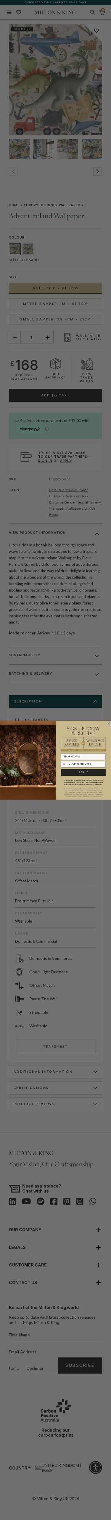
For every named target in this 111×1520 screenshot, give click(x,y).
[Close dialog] (108, 723)
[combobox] (65, 764)
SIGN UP (83, 772)
